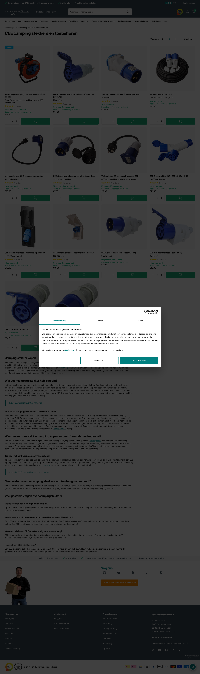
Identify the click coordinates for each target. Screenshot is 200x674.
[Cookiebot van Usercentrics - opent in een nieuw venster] (146, 312)
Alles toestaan (139, 360)
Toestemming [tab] (59, 321)
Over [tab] (141, 321)
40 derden (69, 350)
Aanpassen (98, 360)
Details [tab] (100, 321)
